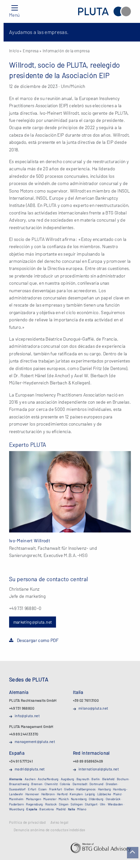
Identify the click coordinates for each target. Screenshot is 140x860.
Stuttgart (91, 804)
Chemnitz (51, 784)
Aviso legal (59, 822)
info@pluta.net (27, 716)
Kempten (76, 794)
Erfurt (32, 789)
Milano (81, 809)
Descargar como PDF (38, 640)
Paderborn (16, 804)
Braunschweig (19, 784)
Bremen (36, 784)
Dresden (111, 784)
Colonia (65, 784)
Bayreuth (83, 779)
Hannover (32, 794)
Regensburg (34, 804)
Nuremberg (79, 799)
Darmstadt (80, 784)
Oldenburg (96, 799)
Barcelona (46, 809)
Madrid (61, 809)
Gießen (69, 789)
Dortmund (97, 784)
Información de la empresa (66, 50)
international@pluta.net (98, 769)
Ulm (102, 804)
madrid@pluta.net (30, 769)
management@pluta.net (35, 741)
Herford (62, 794)
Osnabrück (113, 799)
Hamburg (104, 789)
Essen (42, 789)
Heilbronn (48, 794)
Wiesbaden (115, 804)
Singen (63, 804)
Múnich (64, 799)
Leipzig (90, 794)
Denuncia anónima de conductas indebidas (49, 830)
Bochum (123, 779)
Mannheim (16, 799)
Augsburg (67, 779)
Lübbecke (104, 794)
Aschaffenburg (48, 779)
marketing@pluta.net (32, 622)
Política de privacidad (27, 822)
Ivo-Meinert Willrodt (29, 540)
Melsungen (33, 799)
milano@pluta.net (93, 708)
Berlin (95, 779)
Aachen (30, 779)
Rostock (51, 804)
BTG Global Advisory (101, 848)
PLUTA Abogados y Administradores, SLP (104, 11)
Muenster (49, 799)
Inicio (14, 50)
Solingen (77, 804)
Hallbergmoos (85, 789)
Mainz (117, 794)
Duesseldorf (17, 789)
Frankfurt (55, 789)
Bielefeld (108, 779)
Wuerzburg (16, 809)
